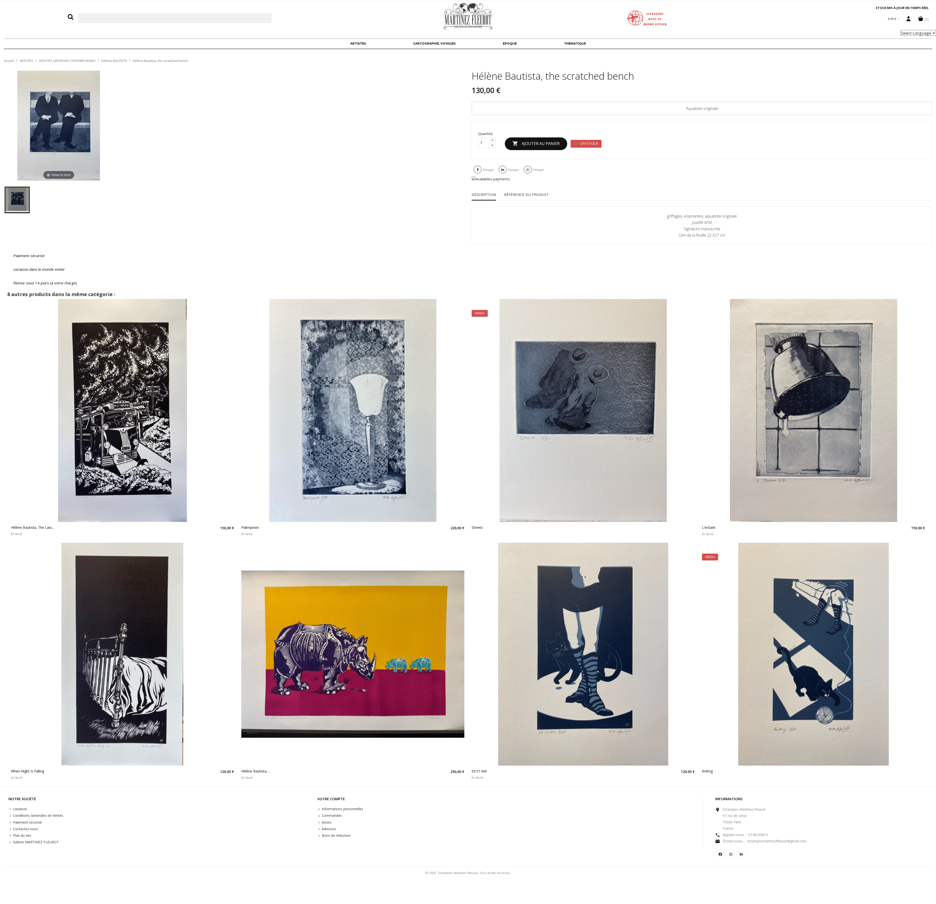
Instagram (731, 854)
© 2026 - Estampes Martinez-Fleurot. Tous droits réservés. (468, 873)
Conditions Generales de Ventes (37, 815)
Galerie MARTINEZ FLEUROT (35, 842)
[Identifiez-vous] (908, 20)
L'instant (708, 527)
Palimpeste (250, 527)
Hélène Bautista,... (255, 771)
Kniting (707, 771)
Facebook (720, 854)
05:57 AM (479, 771)
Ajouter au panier (536, 143)
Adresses (328, 829)
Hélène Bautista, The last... (32, 527)
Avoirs (326, 822)
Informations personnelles (342, 809)
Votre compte (331, 799)
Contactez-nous (25, 829)
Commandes (331, 815)
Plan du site (21, 835)
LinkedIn (741, 854)
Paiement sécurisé (27, 822)
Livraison (19, 809)
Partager (488, 169)
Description (484, 194)
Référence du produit (526, 194)
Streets (477, 527)
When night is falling (27, 771)
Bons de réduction (336, 835)
